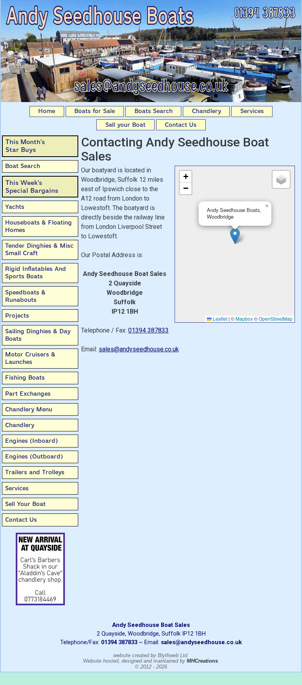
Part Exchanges (28, 393)
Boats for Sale (94, 111)
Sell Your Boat (25, 504)
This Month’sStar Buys (25, 145)
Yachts (14, 206)
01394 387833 (148, 330)
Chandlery (206, 111)
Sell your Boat (125, 124)
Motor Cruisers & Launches (30, 358)
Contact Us (181, 124)
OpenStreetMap (276, 318)
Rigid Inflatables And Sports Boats (35, 272)
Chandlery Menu (28, 409)
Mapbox (244, 318)
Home (46, 111)
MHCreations (202, 661)
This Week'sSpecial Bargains (32, 186)
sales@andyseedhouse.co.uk (139, 349)
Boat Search (22, 166)
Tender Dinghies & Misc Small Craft (39, 249)
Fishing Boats (25, 377)
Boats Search (153, 111)
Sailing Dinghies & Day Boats (37, 335)
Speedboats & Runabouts (25, 296)
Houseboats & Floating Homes (38, 226)
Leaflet (219, 318)
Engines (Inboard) (31, 440)
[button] (235, 236)
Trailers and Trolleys (34, 472)
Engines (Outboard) (34, 456)
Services (252, 111)
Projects (17, 315)
